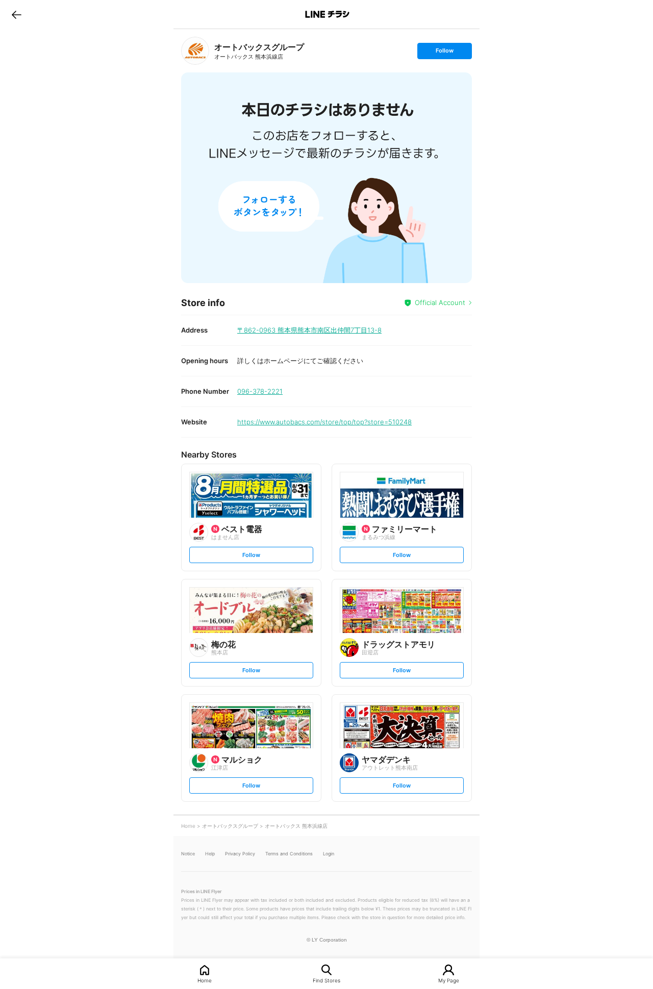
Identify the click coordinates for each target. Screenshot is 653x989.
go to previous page (16, 14)
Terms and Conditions (289, 853)
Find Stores (326, 980)
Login (328, 853)
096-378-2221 (260, 391)
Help (210, 853)
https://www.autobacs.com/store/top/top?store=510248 (324, 422)
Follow (444, 52)
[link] (195, 51)
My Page (448, 980)
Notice (188, 853)
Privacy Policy (240, 853)
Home (204, 980)
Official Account (440, 302)
